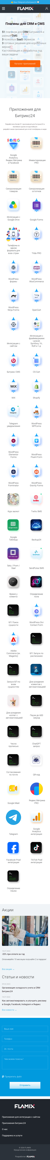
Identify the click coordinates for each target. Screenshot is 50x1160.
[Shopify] (11, 14)
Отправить (25, 1085)
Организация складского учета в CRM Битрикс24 (21, 989)
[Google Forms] (11, 80)
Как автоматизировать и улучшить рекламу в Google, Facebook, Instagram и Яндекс (24, 1002)
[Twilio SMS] (38, 79)
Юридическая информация (25, 1150)
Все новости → (9, 1010)
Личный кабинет (46, 8)
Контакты (25, 71)
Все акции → (8, 969)
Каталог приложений (25, 63)
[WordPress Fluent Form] (38, 93)
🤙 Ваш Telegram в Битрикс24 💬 (25, 2)
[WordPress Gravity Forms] (11, 94)
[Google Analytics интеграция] (25, 86)
